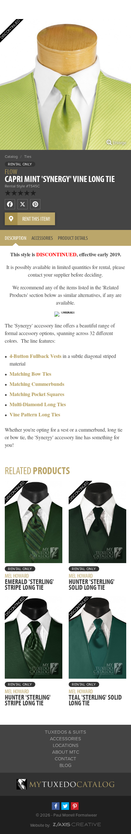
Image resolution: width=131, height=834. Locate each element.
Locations (66, 745)
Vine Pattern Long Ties (35, 414)
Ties (27, 156)
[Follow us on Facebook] (55, 806)
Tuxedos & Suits (65, 732)
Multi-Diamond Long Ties (38, 404)
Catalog (11, 156)
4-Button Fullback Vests (35, 356)
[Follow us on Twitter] (65, 806)
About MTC (65, 752)
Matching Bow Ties (30, 373)
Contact (65, 759)
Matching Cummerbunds (37, 383)
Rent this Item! (36, 218)
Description (15, 237)
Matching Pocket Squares (37, 394)
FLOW (11, 171)
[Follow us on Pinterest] (75, 806)
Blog (65, 765)
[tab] (15, 238)
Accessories (42, 237)
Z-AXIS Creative (77, 824)
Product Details (73, 237)
